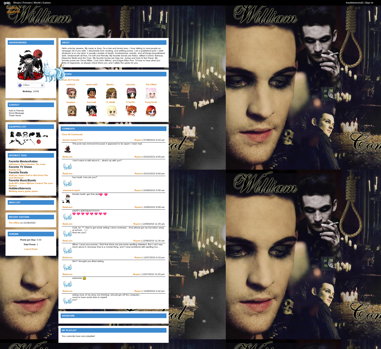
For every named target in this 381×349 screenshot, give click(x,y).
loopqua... (71, 102)
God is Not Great (34, 175)
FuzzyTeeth (151, 102)
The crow (40, 164)
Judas (21, 175)
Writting (13, 191)
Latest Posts (31, 249)
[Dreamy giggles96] (13, 11)
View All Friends (70, 80)
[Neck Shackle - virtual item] (25, 137)
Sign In (369, 2)
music (21, 191)
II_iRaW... (111, 102)
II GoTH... (131, 102)
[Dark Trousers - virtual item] (38, 137)
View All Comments (72, 134)
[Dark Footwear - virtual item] (45, 137)
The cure (48, 183)
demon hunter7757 (73, 140)
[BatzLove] (52, 81)
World (37, 2)
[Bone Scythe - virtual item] (32, 144)
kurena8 (91, 102)
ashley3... (71, 84)
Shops (17, 2)
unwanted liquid (71, 190)
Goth (11, 183)
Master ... (111, 84)
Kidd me (13, 175)
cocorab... (131, 84)
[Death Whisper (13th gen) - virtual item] (18, 144)
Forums (27, 2)
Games (47, 2)
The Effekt (14, 223)
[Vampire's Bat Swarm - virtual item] (25, 144)
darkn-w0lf (91, 84)
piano (35, 191)
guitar (28, 191)
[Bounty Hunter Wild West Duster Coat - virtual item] (12, 137)
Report (138, 140)
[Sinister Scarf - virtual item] (32, 137)
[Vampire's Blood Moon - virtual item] (38, 144)
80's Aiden (20, 183)
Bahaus (13, 185)
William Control (34, 183)
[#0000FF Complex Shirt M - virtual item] (18, 137)
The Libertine (28, 164)
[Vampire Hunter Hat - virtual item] (12, 144)
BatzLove (68, 157)
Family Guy (15, 170)
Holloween (14, 164)
